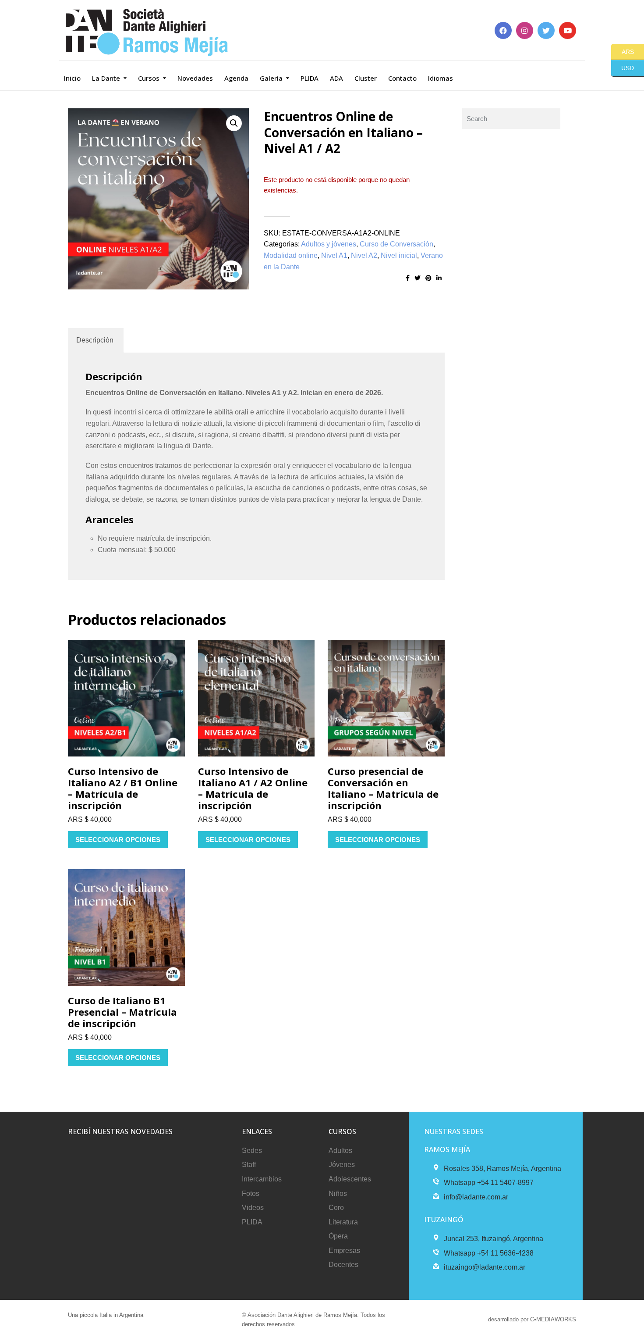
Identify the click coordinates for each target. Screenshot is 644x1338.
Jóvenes (342, 1164)
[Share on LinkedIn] (439, 278)
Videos (253, 1207)
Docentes (343, 1264)
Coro (336, 1207)
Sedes (252, 1150)
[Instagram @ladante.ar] (524, 30)
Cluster (365, 78)
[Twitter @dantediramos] (546, 30)
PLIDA (309, 78)
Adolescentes (350, 1179)
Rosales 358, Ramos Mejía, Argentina (502, 1168)
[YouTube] (567, 30)
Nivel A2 (364, 255)
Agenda (236, 78)
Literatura (343, 1222)
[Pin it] (428, 278)
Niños (338, 1193)
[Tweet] (417, 278)
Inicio (72, 78)
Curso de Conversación (396, 244)
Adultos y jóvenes (328, 244)
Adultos (340, 1150)
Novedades (195, 78)
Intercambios (262, 1179)
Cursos (148, 78)
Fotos (250, 1193)
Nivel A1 (334, 255)
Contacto (402, 78)
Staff (249, 1164)
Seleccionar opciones (117, 839)
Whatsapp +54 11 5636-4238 (489, 1253)
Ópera (338, 1236)
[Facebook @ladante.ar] (503, 30)
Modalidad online (291, 255)
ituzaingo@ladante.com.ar (484, 1267)
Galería (271, 78)
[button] (234, 123)
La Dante (106, 78)
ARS (622, 51)
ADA (336, 78)
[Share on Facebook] (408, 278)
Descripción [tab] (94, 340)
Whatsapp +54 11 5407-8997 (489, 1182)
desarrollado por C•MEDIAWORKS (532, 1319)
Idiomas (440, 78)
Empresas (344, 1250)
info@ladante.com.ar (476, 1197)
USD (622, 68)
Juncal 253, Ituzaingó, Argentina (493, 1238)
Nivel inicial (399, 255)
